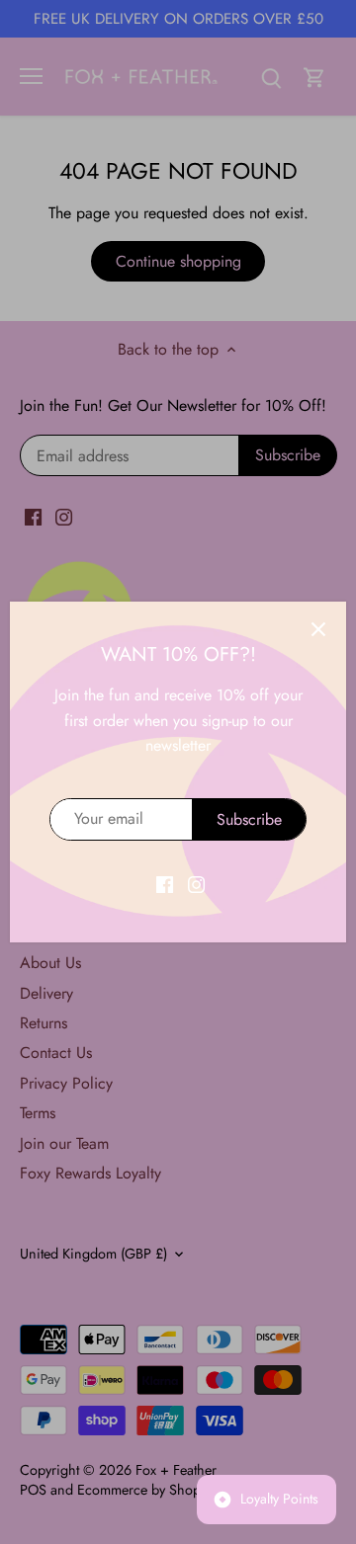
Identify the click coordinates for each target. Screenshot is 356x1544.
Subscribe (249, 819)
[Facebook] (164, 883)
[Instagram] (196, 883)
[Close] (318, 629)
